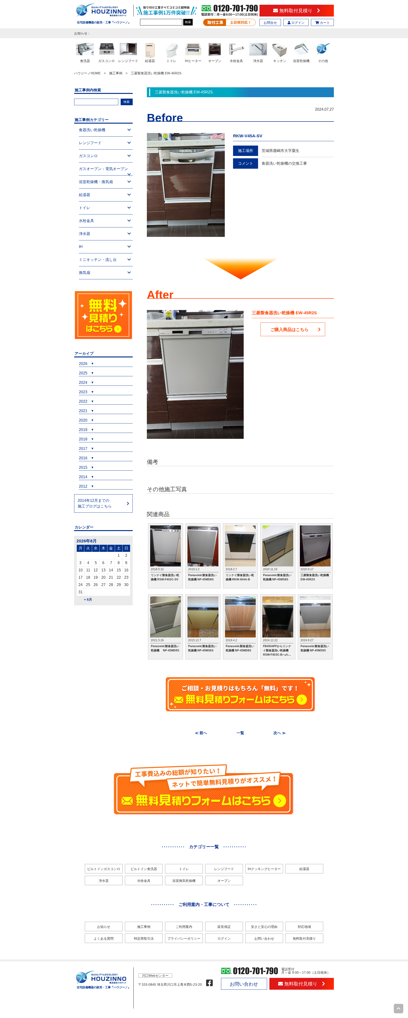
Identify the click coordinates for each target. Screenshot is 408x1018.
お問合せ (270, 23)
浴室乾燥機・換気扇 (96, 182)
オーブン (224, 881)
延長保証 (224, 927)
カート (324, 23)
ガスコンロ (88, 156)
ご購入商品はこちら (289, 329)
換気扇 (84, 273)
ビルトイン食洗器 (144, 869)
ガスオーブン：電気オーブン (103, 169)
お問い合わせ (264, 938)
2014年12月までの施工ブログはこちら (95, 503)
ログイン (297, 23)
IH (81, 247)
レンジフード (90, 143)
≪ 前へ (201, 733)
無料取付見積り (297, 10)
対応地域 (304, 927)
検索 (188, 22)
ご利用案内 (184, 927)
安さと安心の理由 (264, 927)
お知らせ (103, 927)
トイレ (84, 208)
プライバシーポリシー (183, 938)
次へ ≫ (279, 733)
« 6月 (88, 599)
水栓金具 (86, 221)
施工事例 (115, 73)
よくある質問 (104, 938)
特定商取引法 (144, 938)
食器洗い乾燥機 (92, 130)
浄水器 (84, 234)
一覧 (240, 733)
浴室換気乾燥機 (184, 881)
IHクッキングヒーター (264, 869)
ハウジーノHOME (87, 73)
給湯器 (84, 195)
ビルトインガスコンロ (103, 869)
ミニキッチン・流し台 (98, 260)
